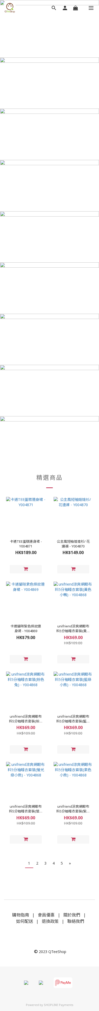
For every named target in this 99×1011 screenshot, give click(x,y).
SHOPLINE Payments (58, 1005)
